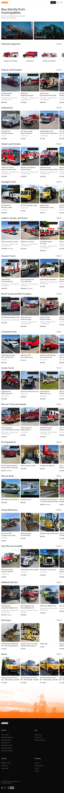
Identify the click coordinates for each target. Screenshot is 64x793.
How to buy (5, 735)
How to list (38, 737)
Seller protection (40, 740)
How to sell (38, 735)
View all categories (7, 737)
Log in (53, 2)
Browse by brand (6, 745)
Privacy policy (39, 765)
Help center (5, 768)
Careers (37, 763)
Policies (37, 771)
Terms (37, 768)
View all (58, 44)
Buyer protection (6, 748)
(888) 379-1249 (5, 763)
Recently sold (5, 743)
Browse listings (6, 740)
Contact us (4, 765)
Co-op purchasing (7, 751)
